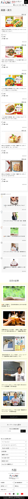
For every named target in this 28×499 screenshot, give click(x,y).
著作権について (4, 486)
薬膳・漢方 (5, 38)
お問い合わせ (3, 489)
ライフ (4, 34)
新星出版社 (13, 2)
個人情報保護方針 (18, 482)
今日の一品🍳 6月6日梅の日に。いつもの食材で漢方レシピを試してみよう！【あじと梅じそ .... (14, 60)
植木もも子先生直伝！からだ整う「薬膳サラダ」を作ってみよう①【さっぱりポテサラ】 (14, 174)
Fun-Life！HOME (18, 5)
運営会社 (17, 486)
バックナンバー (14, 417)
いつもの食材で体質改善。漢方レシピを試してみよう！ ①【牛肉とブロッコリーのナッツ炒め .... (14, 117)
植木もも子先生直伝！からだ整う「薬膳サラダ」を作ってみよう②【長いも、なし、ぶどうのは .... (14, 146)
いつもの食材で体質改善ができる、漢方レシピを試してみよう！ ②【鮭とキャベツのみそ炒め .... (14, 89)
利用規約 (3, 482)
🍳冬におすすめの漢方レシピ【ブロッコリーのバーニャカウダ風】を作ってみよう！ (14, 30)
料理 (4, 36)
